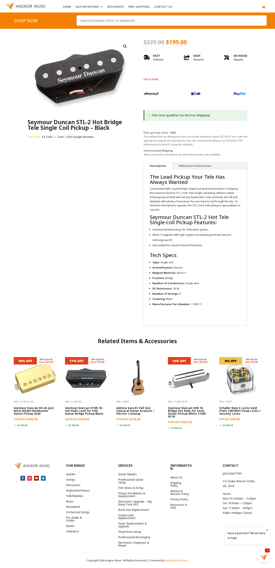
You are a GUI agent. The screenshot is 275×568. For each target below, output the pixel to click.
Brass (69, 501)
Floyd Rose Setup (129, 532)
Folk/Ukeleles (74, 496)
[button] (125, 46)
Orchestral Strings (78, 512)
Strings (70, 479)
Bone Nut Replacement (133, 510)
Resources (116, 6)
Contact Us (163, 6)
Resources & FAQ (178, 506)
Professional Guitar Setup (130, 481)
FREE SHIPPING (139, 6)
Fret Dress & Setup (131, 488)
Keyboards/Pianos (78, 490)
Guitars (70, 474)
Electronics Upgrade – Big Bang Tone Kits (135, 503)
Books (70, 526)
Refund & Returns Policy (179, 493)
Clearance (72, 531)
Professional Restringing (134, 537)
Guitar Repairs (87, 6)
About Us (176, 477)
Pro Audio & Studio (74, 519)
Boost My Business (176, 560)
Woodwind (73, 507)
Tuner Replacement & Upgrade (132, 525)
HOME (67, 6)
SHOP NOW (26, 21)
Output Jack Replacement (126, 517)
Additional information (194, 166)
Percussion (73, 485)
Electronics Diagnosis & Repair (133, 544)
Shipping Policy (175, 484)
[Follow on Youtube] (36, 478)
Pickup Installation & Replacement (131, 495)
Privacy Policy (179, 499)
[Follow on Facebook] (22, 478)
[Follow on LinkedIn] (43, 478)
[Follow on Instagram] (29, 478)
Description (158, 166)
